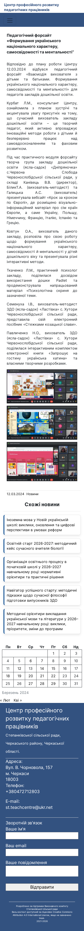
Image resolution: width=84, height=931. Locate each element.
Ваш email (16, 845)
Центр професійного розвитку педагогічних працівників (31, 7)
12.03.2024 (15, 494)
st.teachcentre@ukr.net (29, 807)
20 (30, 676)
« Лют (5, 700)
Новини (32, 494)
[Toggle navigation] (10, 20)
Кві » (18, 700)
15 (53, 668)
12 (19, 668)
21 (42, 676)
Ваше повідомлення (26, 862)
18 (8, 676)
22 (53, 676)
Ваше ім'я (16, 829)
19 (19, 676)
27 (30, 683)
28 (42, 683)
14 (42, 668)
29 (53, 683)
